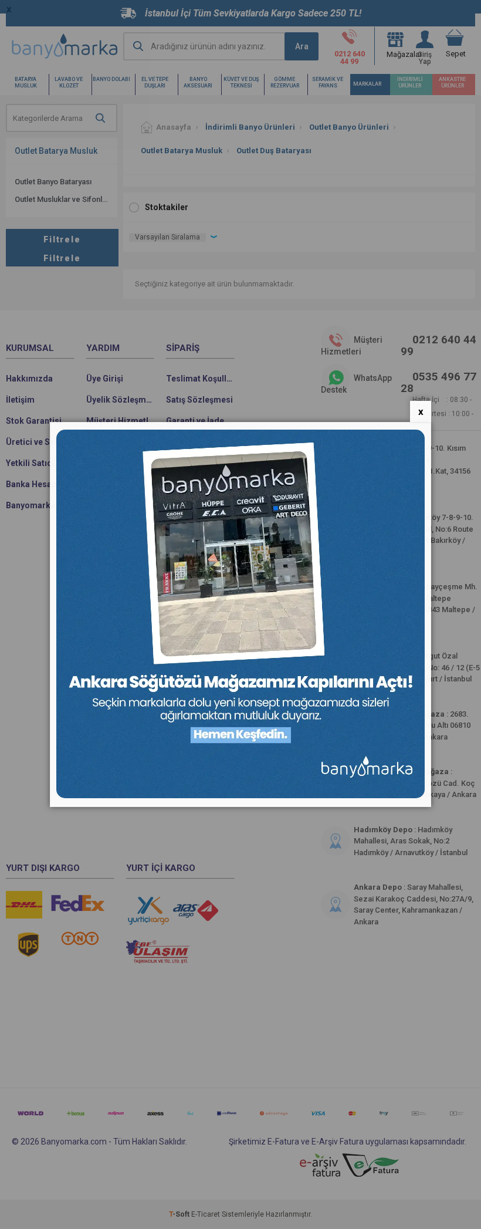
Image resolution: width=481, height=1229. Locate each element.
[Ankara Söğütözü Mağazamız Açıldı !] (240, 795)
